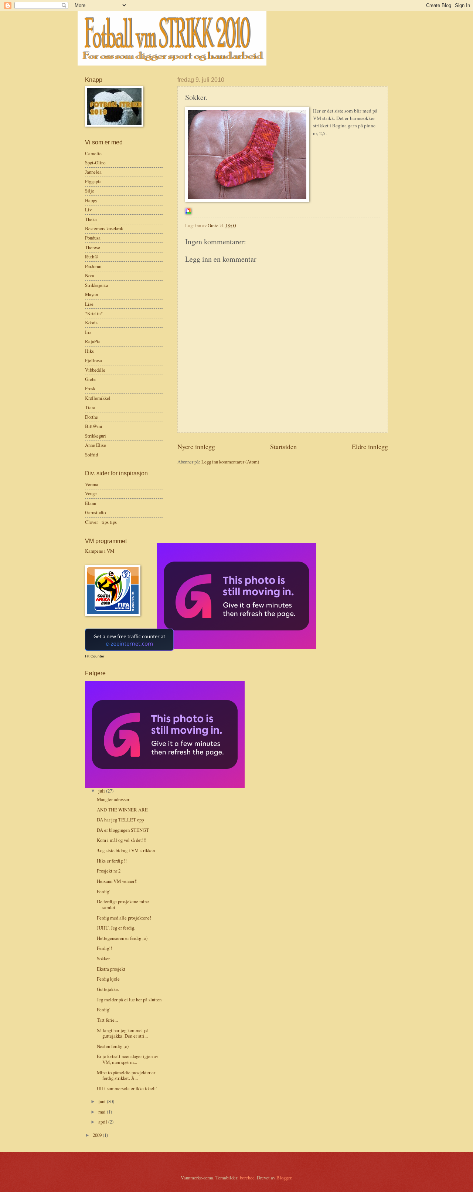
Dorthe (91, 416)
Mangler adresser (113, 799)
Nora (89, 275)
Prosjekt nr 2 (108, 870)
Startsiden (283, 446)
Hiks (89, 351)
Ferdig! (103, 891)
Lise (89, 304)
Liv (88, 209)
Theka (91, 219)
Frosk (90, 388)
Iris (88, 332)
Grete (90, 379)
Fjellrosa (93, 360)
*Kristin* (94, 313)
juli (102, 790)
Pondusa (93, 237)
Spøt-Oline (95, 162)
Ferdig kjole (108, 978)
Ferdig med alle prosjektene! (124, 917)
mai (102, 1111)
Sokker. (103, 958)
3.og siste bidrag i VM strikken (126, 850)
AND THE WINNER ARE (122, 809)
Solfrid (91, 454)
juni (102, 1101)
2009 (98, 1135)
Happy (91, 200)
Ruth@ (92, 256)
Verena (91, 484)
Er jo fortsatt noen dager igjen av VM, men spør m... (127, 1059)
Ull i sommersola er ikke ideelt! (127, 1088)
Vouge (91, 493)
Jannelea (93, 171)
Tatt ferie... (107, 1020)
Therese (92, 247)
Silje (89, 190)
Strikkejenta (96, 285)
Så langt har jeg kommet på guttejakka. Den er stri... (123, 1033)
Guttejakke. (108, 989)
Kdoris (91, 322)
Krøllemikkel (97, 398)
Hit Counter (94, 656)
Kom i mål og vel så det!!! (121, 840)
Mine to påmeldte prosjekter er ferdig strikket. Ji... (126, 1075)
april (103, 1121)
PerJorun (93, 266)
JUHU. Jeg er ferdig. (116, 927)
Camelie (93, 153)
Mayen (91, 294)
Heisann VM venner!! (117, 881)
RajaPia (93, 341)
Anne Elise (95, 445)
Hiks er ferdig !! (112, 860)
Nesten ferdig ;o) (113, 1046)
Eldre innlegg (370, 446)
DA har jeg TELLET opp (120, 819)
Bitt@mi (93, 426)
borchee (247, 1177)
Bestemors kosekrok (104, 228)
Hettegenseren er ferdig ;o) (122, 938)
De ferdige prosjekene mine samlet (123, 904)
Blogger (283, 1177)
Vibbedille (95, 369)
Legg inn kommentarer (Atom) (230, 461)
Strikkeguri (95, 435)
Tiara (90, 407)
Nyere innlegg (196, 446)
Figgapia (93, 181)
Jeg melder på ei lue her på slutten (129, 999)
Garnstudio (95, 512)
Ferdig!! (104, 948)
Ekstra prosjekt (111, 968)
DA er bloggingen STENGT (123, 830)
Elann (90, 503)
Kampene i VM (99, 551)
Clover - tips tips (101, 522)
